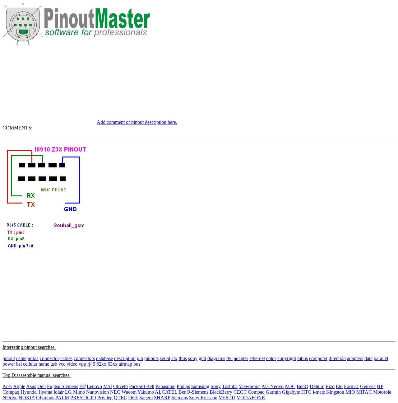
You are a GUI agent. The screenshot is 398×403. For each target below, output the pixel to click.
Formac (351, 386)
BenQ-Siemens (193, 392)
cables (66, 358)
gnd (202, 358)
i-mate (319, 392)
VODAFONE (251, 397)
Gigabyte (291, 392)
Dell (41, 386)
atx (174, 358)
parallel (381, 358)
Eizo (330, 386)
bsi (19, 364)
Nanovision (97, 392)
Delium (317, 386)
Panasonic (165, 386)
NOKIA (27, 397)
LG (68, 392)
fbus (182, 358)
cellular (30, 364)
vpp (82, 364)
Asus (31, 386)
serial (165, 358)
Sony (216, 386)
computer (318, 358)
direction (337, 358)
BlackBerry (221, 392)
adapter (241, 358)
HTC (306, 392)
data (368, 358)
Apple (19, 386)
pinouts (151, 358)
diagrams (216, 358)
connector (49, 358)
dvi (229, 358)
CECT (240, 392)
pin (140, 358)
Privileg (105, 397)
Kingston (335, 392)
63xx (113, 364)
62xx (101, 364)
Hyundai (29, 392)
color (271, 358)
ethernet (257, 358)
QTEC (120, 397)
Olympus (45, 397)
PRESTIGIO (83, 397)
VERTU (227, 397)
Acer (7, 386)
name (44, 364)
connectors (84, 358)
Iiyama (45, 392)
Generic (368, 386)
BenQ (302, 386)
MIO (350, 392)
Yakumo (145, 392)
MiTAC (364, 392)
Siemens (179, 397)
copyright (286, 358)
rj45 (91, 364)
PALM (62, 397)
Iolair (58, 392)
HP (82, 386)
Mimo (79, 392)
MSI (107, 386)
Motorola (382, 392)
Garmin (273, 392)
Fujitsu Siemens (62, 386)
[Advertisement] (49, 85)
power (8, 364)
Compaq (256, 392)
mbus (302, 358)
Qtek (133, 397)
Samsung (200, 386)
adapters (355, 358)
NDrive (9, 397)
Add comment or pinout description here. (137, 122)
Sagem (146, 397)
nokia (33, 358)
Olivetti (120, 386)
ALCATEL (166, 392)
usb (53, 364)
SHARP (162, 397)
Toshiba (230, 386)
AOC (290, 386)
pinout (8, 358)
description (125, 358)
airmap (125, 364)
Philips (183, 386)
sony (192, 358)
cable (21, 358)
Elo (339, 386)
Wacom (129, 392)
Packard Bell (141, 386)
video (72, 364)
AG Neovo (272, 386)
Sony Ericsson (203, 397)
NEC (115, 392)
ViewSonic (250, 386)
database (104, 358)
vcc (61, 364)
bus (136, 364)
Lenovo (94, 386)
